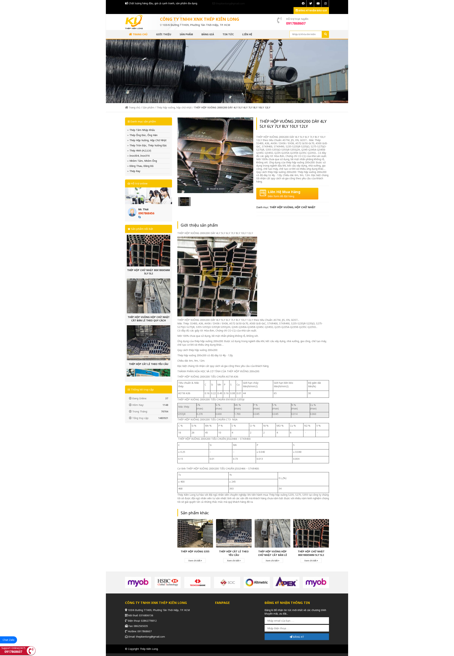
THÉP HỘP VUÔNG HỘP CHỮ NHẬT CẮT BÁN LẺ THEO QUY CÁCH (149, 290)
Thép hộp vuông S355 (195, 551)
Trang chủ (140, 34)
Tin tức (228, 34)
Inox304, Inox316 (139, 155)
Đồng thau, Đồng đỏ (141, 166)
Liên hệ (247, 34)
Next (343, 71)
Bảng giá (207, 34)
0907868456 (146, 213)
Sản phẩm (186, 34)
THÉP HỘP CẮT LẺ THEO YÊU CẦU (148, 335)
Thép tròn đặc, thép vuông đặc (148, 145)
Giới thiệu (163, 34)
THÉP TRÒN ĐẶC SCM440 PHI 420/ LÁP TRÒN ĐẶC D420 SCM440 (148, 381)
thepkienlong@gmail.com (230, 3)
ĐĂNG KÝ (298, 636)
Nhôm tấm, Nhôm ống (143, 160)
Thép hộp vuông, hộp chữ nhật (174, 107)
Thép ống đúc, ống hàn (143, 135)
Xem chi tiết (194, 560)
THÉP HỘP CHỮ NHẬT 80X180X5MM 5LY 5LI (311, 553)
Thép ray (134, 171)
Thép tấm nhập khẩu (142, 130)
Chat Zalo (8, 639)
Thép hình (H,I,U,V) (140, 150)
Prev (110, 71)
